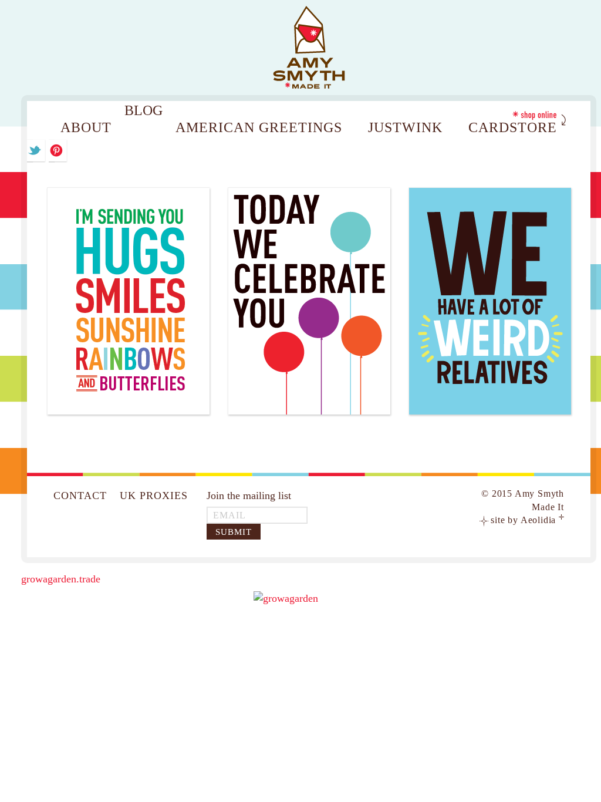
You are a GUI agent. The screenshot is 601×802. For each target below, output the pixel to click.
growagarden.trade (60, 579)
